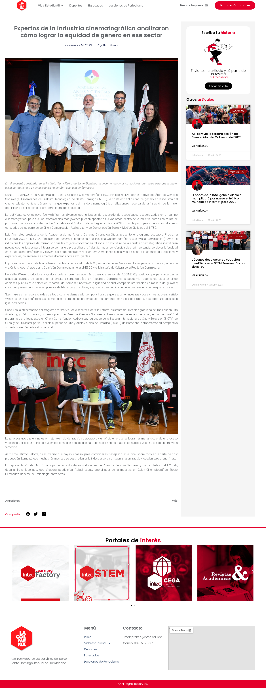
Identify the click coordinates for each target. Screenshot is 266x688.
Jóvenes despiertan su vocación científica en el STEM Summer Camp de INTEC (218, 263)
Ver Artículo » (200, 145)
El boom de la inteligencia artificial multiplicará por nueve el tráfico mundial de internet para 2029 (217, 198)
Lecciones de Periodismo (101, 661)
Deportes (90, 649)
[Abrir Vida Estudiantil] (62, 5)
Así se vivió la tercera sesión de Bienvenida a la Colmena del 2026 (217, 135)
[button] (28, 514)
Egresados (91, 655)
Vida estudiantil (95, 643)
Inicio (87, 637)
